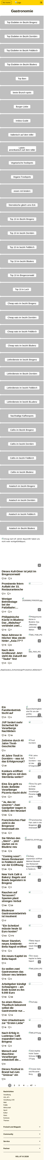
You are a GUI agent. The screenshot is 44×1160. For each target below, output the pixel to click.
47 (31, 1085)
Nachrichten (8, 1092)
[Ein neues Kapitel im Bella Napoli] (35, 960)
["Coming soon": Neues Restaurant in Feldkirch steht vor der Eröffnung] (34, 862)
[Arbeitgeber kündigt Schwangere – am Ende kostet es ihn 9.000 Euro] (35, 988)
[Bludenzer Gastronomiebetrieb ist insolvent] (35, 914)
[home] (22, 2)
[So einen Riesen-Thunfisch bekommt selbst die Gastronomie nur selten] (35, 1006)
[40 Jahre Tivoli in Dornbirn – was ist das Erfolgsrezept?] (35, 760)
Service (6, 1141)
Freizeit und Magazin (12, 1127)
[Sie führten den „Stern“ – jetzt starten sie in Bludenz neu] (33, 843)
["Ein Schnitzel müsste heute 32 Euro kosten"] (35, 929)
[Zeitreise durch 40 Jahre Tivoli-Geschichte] (35, 744)
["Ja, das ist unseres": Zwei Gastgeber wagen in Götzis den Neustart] (35, 806)
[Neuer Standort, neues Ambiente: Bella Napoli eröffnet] (35, 944)
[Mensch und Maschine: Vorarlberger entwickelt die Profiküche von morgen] (35, 1055)
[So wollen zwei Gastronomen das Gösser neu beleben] (35, 972)
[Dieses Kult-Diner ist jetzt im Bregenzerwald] (22, 553)
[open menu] (41, 2)
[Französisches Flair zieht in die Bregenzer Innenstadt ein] (35, 824)
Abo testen (6, 2)
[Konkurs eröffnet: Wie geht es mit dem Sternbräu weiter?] (35, 775)
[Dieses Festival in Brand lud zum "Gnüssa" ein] (35, 1073)
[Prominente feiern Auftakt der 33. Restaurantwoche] (35, 587)
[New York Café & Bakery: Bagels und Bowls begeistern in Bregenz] (35, 878)
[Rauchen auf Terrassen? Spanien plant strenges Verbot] (35, 896)
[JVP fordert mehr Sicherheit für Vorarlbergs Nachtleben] (35, 726)
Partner (6, 1148)
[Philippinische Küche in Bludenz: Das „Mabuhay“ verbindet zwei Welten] (35, 623)
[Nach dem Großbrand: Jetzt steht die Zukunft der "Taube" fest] (35, 654)
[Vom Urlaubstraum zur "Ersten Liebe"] (35, 1024)
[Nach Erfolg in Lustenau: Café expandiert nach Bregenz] (35, 1037)
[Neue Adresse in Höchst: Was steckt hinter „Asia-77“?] (35, 639)
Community (8, 1134)
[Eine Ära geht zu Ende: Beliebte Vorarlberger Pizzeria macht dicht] (35, 790)
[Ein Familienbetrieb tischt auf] (34, 712)
